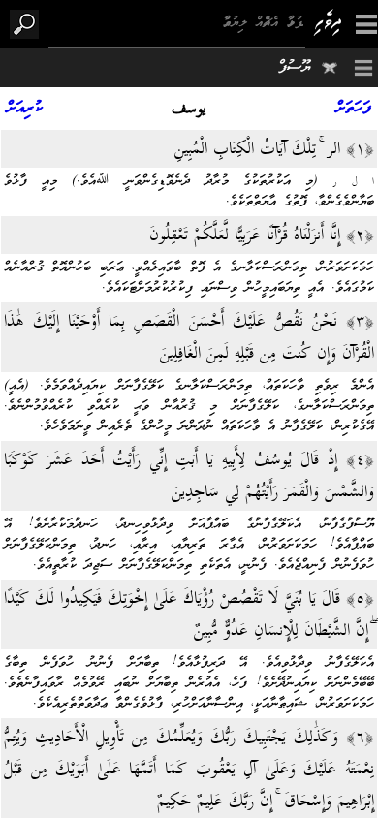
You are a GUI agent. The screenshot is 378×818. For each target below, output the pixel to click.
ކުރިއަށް (25, 108)
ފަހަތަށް (353, 108)
